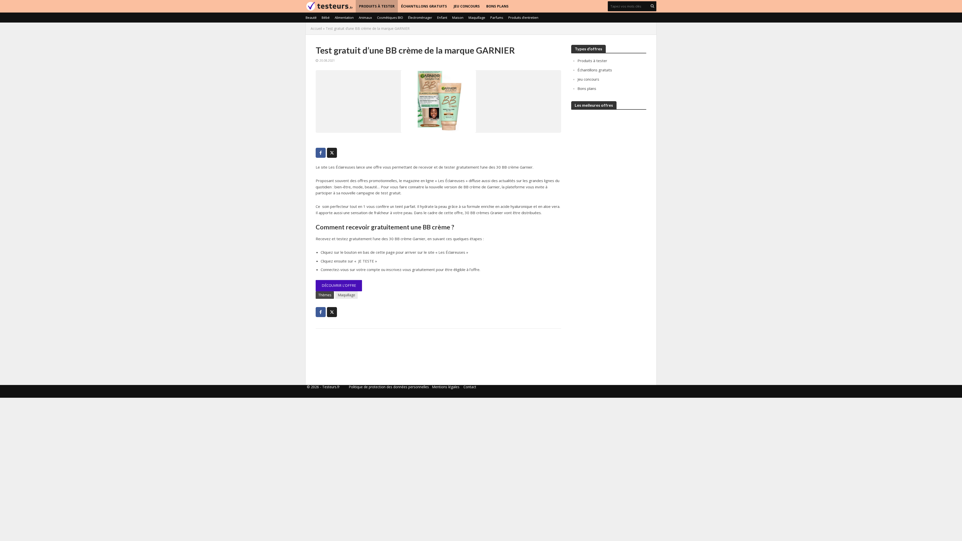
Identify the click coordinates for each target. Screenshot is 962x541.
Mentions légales (445, 386)
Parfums (496, 17)
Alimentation (344, 17)
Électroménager (420, 17)
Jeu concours (466, 6)
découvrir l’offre (339, 285)
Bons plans (497, 6)
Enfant (442, 17)
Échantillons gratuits (424, 6)
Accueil (316, 28)
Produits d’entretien (523, 17)
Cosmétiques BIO (390, 17)
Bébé (326, 17)
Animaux (365, 17)
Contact (469, 386)
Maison (457, 17)
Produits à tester (377, 6)
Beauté (311, 17)
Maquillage (476, 17)
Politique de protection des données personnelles (389, 386)
